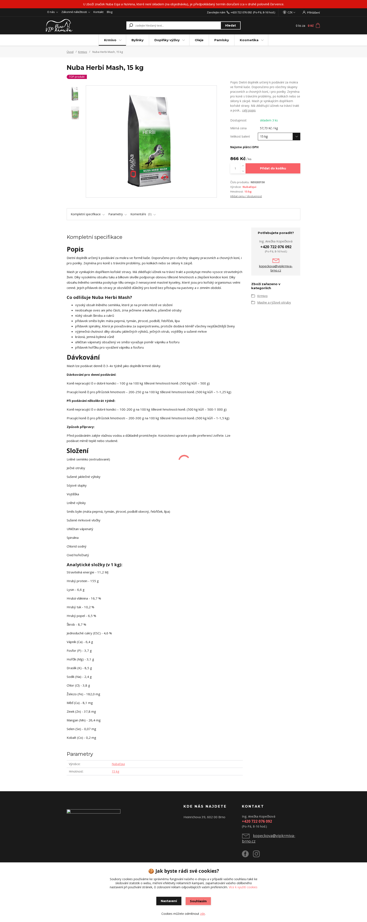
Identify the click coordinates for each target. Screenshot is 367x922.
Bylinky (137, 40)
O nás (51, 12)
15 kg (248, 191)
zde (202, 914)
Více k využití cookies (243, 887)
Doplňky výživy (167, 40)
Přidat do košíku (273, 168)
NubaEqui (249, 187)
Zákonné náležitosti (74, 12)
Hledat (230, 25)
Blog (109, 12)
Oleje (199, 40)
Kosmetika (249, 40)
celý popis (249, 110)
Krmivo (110, 40)
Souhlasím (198, 901)
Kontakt (98, 12)
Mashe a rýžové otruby (274, 302)
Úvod (70, 52)
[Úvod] (71, 25)
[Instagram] (258, 855)
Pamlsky (221, 40)
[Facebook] (247, 855)
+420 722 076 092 (241, 12)
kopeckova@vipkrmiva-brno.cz (276, 268)
